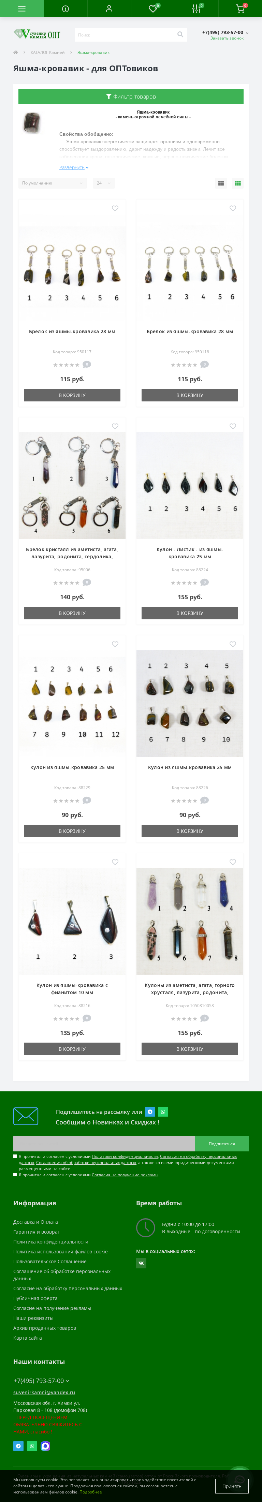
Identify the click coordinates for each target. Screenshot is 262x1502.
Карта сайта (27, 1338)
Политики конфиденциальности (125, 1156)
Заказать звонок (227, 38)
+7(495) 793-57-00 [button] (39, 1381)
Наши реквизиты (33, 1318)
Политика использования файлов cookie (60, 1251)
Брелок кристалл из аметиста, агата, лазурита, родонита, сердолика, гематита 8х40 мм (72, 556)
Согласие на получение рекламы (52, 1308)
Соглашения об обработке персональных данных (86, 1162)
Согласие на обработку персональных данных (67, 1288)
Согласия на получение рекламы (125, 1175)
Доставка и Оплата (35, 1222)
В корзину (72, 395)
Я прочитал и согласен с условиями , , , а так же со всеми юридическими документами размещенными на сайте (128, 1162)
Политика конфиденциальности (50, 1241)
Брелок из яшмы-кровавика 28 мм (72, 331)
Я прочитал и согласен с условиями (88, 1175)
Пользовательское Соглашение (50, 1261)
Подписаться (222, 1144)
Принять (232, 1486)
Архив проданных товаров (44, 1328)
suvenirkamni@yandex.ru (44, 1392)
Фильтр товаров (134, 96)
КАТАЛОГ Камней (48, 52)
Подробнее (90, 1492)
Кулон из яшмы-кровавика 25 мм (72, 767)
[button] (109, 8)
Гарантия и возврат (36, 1231)
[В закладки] (115, 209)
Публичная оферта (35, 1298)
